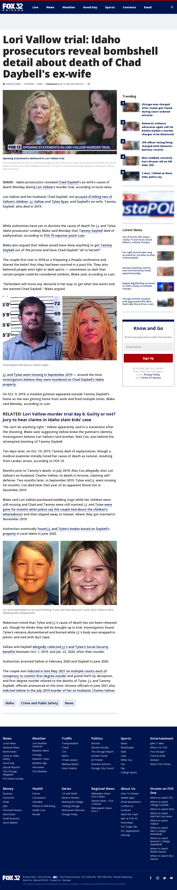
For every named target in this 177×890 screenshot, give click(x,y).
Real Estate (9, 814)
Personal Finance (12, 810)
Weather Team (40, 759)
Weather (39, 738)
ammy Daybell (92, 231)
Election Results (100, 747)
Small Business (11, 818)
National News (11, 747)
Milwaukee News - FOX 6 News (101, 795)
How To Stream (130, 793)
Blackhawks (127, 747)
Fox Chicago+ (158, 751)
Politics (97, 738)
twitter (164, 878)
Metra (65, 755)
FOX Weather (39, 771)
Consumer (8, 797)
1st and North (69, 793)
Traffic (67, 738)
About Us (128, 788)
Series (66, 788)
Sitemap (125, 835)
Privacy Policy (152, 374)
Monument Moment (73, 810)
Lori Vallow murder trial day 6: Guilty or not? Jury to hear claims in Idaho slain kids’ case (59, 416)
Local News (9, 743)
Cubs (123, 755)
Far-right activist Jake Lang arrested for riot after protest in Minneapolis (138, 255)
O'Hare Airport (70, 760)
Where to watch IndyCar (159, 822)
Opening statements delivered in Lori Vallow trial (33, 158)
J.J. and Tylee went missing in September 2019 (37, 375)
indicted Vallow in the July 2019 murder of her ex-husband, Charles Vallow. (59, 690)
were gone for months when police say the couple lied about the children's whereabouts (57, 509)
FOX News (29, 83)
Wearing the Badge (72, 801)
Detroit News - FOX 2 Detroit (102, 802)
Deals (6, 801)
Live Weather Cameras (39, 745)
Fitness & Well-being (43, 806)
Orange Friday (69, 814)
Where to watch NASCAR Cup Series (161, 815)
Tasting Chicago (71, 806)
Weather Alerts (40, 750)
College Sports (129, 772)
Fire (123, 764)
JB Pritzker (97, 760)
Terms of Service (151, 377)
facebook (150, 878)
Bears (124, 743)
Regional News (102, 788)
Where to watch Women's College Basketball (160, 841)
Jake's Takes (157, 743)
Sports (126, 738)
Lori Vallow (44, 187)
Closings (37, 754)
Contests (126, 810)
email (171, 878)
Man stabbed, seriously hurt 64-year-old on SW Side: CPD (157, 161)
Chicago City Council (102, 768)
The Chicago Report (102, 751)
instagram (157, 878)
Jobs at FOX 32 (129, 818)
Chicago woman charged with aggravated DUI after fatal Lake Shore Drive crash (137, 301)
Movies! (154, 760)
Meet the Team (129, 814)
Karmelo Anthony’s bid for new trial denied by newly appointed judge (136, 270)
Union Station (69, 768)
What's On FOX (158, 747)
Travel (65, 747)
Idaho (40, 83)
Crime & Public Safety (11, 757)
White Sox (126, 760)
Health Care (38, 810)
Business (8, 793)
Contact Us (127, 806)
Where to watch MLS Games (162, 857)
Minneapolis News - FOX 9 (102, 809)
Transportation (70, 743)
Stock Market (10, 822)
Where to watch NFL (161, 797)
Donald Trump (99, 755)
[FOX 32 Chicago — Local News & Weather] (14, 7)
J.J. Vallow (37, 201)
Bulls (123, 751)
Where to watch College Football (159, 803)
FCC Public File (129, 826)
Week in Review (70, 797)
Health (37, 788)
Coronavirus (39, 797)
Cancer (36, 793)
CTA (64, 751)
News (69, 703)
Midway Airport (70, 764)
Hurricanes (38, 767)
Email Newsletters (131, 801)
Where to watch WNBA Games (159, 850)
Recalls (36, 814)
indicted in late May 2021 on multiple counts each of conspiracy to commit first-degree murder (55, 673)
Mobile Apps (128, 797)
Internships (127, 822)
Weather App (39, 763)
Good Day (8, 763)
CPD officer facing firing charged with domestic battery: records (157, 146)
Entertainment (161, 738)
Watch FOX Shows (160, 764)
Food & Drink (157, 755)
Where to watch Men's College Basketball (159, 831)
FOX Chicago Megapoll (10, 773)
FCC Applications (130, 831)
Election (95, 743)
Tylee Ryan (60, 201)
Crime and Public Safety (39, 703)
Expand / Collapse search (172, 7)
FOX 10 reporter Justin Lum (64, 235)
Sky (123, 768)
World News (9, 751)
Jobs (5, 806)
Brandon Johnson (101, 764)
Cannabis (37, 801)
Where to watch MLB (162, 809)
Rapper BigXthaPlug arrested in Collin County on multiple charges (138, 286)
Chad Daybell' (69, 182)
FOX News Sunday (13, 778)
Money (8, 788)
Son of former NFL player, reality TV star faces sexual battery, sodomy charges (137, 239)
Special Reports (11, 767)
